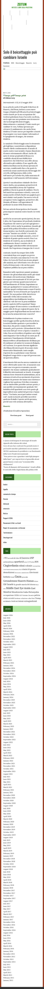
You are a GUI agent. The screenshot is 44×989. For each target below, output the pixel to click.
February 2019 (8, 853)
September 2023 (9, 708)
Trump (38, 598)
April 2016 (7, 943)
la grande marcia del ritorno (24, 584)
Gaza (18, 576)
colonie (28, 565)
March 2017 (7, 914)
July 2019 (6, 840)
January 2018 (8, 888)
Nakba (25, 592)
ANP (31, 557)
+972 (5, 558)
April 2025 (7, 657)
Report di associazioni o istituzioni (14, 528)
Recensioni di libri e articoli (15, 22)
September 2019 (9, 835)
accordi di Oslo (13, 558)
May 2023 (6, 718)
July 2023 (6, 713)
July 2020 (6, 808)
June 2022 (7, 747)
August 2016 (8, 933)
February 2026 (8, 631)
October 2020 (8, 800)
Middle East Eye (15, 588)
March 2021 (7, 787)
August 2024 (8, 679)
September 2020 (9, 803)
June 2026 (7, 620)
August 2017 (8, 901)
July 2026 (6, 618)
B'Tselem (31, 562)
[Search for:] (22, 424)
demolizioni (8, 572)
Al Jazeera (24, 558)
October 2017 (8, 896)
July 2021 (6, 777)
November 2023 (9, 702)
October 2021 (8, 769)
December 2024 (9, 668)
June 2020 (7, 811)
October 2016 (8, 927)
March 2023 (7, 724)
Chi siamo (15, 13)
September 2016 (9, 930)
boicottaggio (20, 63)
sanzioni (6, 66)
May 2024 (6, 686)
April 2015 (7, 972)
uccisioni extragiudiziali (26, 601)
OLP (20, 595)
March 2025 (7, 660)
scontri (11, 598)
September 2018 (9, 866)
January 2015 (8, 980)
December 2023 (9, 700)
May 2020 (6, 814)
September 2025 (9, 644)
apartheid (19, 561)
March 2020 (7, 819)
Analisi (7, 17)
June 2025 (7, 652)
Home (6, 13)
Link (15, 27)
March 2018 (7, 882)
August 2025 (8, 647)
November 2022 (9, 734)
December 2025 (9, 636)
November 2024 (9, 671)
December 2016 (9, 922)
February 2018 (8, 885)
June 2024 (7, 684)
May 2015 (6, 970)
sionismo (18, 598)
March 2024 (7, 692)
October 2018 (8, 864)
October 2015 (8, 959)
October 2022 (8, 737)
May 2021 (6, 782)
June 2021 (7, 779)
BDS (12, 63)
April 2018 (7, 880)
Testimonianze (7, 532)
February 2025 (8, 663)
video (5, 542)
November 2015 (9, 956)
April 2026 (7, 626)
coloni (22, 565)
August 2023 (8, 710)
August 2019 (8, 837)
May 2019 (6, 845)
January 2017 (8, 919)
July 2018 (6, 872)
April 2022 (7, 753)
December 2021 (9, 763)
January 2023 (8, 729)
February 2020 (8, 821)
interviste (6, 508)
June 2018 (7, 874)
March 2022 (7, 755)
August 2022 (8, 742)
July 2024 (6, 681)
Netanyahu (34, 592)
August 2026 (8, 615)
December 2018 (9, 859)
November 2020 (9, 798)
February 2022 (8, 758)
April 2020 (7, 816)
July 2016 (6, 935)
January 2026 (8, 634)
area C (26, 562)
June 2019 (7, 843)
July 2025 (6, 649)
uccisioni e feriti (9, 601)
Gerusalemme (10, 580)
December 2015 (9, 954)
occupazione (8, 595)
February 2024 (8, 694)
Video (30, 22)
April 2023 (7, 721)
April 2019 (7, 848)
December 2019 (9, 827)
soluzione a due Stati (28, 598)
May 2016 (6, 940)
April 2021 (7, 784)
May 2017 (6, 909)
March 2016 (7, 946)
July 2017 (6, 903)
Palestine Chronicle (28, 595)
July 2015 (6, 964)
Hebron (36, 581)
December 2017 (9, 890)
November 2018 (9, 861)
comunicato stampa (9, 494)
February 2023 (8, 726)
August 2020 (8, 806)
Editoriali (32, 13)
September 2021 (9, 771)
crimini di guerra (28, 569)
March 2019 (7, 851)
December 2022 (9, 732)
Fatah (12, 577)
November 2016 (9, 925)
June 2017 (7, 906)
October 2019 (8, 832)
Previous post (15, 415)
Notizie (23, 13)
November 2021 (9, 766)
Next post (30, 415)
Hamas (30, 580)
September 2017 (9, 898)
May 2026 (6, 623)
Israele (10, 584)
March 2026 (7, 628)
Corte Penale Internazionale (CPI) (12, 569)
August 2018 (8, 869)
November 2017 (9, 893)
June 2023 (7, 716)
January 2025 (8, 665)
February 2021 (8, 790)
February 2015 (8, 978)
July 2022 (6, 745)
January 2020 (8, 824)
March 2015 (7, 975)
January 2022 (8, 761)
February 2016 (8, 948)
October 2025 (8, 642)
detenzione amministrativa (22, 572)
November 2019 (9, 829)
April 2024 (7, 689)
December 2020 (9, 795)
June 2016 (7, 938)
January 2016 (8, 951)
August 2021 (8, 774)
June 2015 (7, 967)
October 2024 (8, 673)
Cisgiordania (10, 565)
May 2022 (6, 750)
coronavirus (36, 566)
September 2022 (9, 739)
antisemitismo (8, 562)
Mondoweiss (17, 592)
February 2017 (8, 917)
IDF (5, 584)
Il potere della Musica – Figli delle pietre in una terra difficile (21, 33)
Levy (35, 63)
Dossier (7, 27)
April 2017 (7, 911)
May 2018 (6, 877)
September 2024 (9, 676)
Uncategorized (7, 537)
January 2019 (8, 856)
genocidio (25, 577)
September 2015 (9, 962)
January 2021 (8, 792)
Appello (5, 489)
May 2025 (6, 655)
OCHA (16, 595)
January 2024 (8, 697)
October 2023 (8, 705)
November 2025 (9, 639)
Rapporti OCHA (18, 17)
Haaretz (29, 63)
